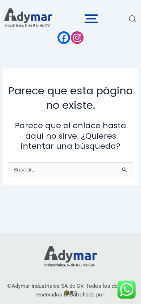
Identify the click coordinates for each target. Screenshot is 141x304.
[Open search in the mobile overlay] (132, 19)
